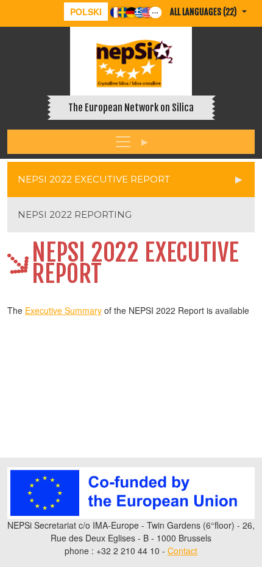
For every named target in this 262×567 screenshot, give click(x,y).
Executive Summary (63, 310)
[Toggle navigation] (131, 142)
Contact (182, 550)
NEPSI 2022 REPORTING (75, 214)
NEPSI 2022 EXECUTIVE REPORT (94, 179)
